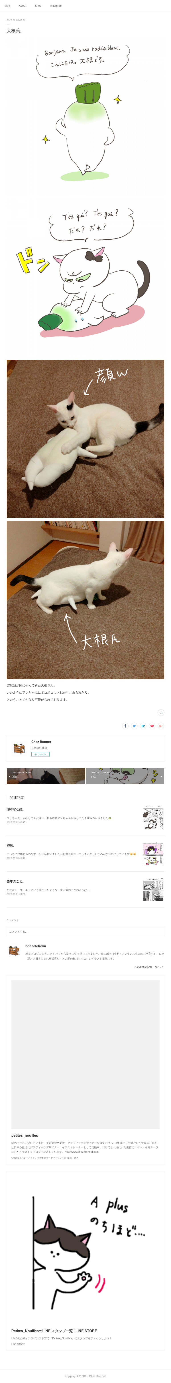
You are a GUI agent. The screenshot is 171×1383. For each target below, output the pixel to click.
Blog (7, 5)
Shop (38, 5)
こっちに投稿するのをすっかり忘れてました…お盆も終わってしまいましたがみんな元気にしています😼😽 (71, 854)
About (22, 5)
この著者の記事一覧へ (147, 966)
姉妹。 (11, 845)
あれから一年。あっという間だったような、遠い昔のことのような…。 (49, 890)
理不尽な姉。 (16, 809)
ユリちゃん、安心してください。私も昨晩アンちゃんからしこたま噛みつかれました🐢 (59, 818)
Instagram (56, 5)
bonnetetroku (35, 946)
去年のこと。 (16, 881)
